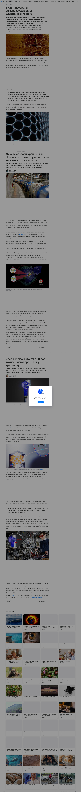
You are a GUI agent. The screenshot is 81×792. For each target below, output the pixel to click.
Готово (40, 402)
